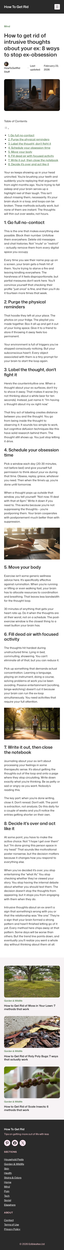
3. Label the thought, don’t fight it (29, 143)
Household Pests (14, 1159)
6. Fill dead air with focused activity (31, 156)
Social (7, 1200)
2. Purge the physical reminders (28, 139)
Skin (6, 1168)
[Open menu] (57, 7)
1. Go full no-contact (21, 135)
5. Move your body (20, 152)
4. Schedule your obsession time (29, 148)
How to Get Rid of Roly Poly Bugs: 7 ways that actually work (31, 1057)
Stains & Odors (12, 1177)
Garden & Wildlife (13, 1000)
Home (7, 1182)
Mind (7, 26)
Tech (7, 1196)
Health (8, 1173)
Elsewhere (10, 1205)
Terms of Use (11, 1224)
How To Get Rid (16, 6)
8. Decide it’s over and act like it (28, 164)
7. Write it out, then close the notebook (33, 160)
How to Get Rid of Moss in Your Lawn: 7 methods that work (29, 1007)
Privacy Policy (12, 1229)
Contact (9, 1220)
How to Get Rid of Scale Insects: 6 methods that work (26, 1108)
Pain (6, 1191)
